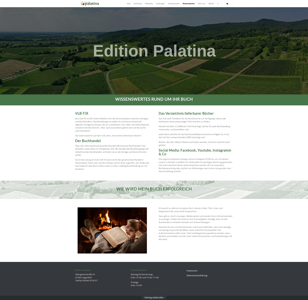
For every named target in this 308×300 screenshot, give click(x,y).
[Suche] (217, 3)
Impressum (192, 270)
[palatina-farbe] (89, 3)
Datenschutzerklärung (197, 275)
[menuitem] (128, 3)
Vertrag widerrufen (154, 297)
